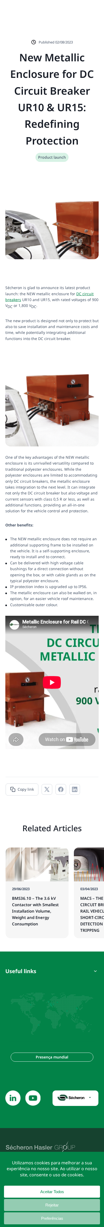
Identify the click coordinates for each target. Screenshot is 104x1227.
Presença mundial (52, 1057)
